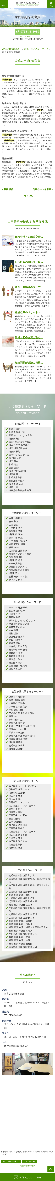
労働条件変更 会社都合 (20, 554)
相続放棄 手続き (17, 481)
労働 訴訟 (13, 524)
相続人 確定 (14, 429)
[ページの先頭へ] (50, 1169)
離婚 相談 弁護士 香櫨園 (20, 943)
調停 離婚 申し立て (18, 666)
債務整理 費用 (16, 848)
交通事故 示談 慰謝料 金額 (22, 736)
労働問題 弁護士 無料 (19, 550)
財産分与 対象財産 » (43, 189)
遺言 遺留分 (14, 468)
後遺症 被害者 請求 (18, 739)
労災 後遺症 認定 (17, 700)
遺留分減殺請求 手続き (20, 442)
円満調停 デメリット (19, 614)
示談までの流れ (16, 732)
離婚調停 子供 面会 (18, 649)
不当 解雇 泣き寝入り (19, 541)
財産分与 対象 (16, 659)
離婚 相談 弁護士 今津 (19, 940)
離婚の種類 (7, 158)
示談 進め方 (14, 716)
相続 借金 (13, 464)
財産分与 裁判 (16, 662)
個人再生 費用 (16, 796)
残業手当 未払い (17, 537)
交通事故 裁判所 (17, 723)
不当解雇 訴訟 (16, 563)
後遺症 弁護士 (16, 749)
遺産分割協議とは (17, 471)
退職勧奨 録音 (16, 560)
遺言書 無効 (14, 438)
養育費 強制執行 (17, 611)
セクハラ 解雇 (16, 580)
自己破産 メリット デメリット (23, 786)
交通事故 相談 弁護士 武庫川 (23, 914)
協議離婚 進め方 (17, 637)
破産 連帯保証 (16, 822)
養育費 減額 (14, 643)
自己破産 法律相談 (18, 825)
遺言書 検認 (14, 451)
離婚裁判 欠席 (16, 653)
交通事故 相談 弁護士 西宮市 (23, 934)
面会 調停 (13, 630)
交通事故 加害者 (17, 745)
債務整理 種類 (16, 812)
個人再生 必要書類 (18, 835)
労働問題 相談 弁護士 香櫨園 (23, 901)
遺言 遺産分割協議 (18, 448)
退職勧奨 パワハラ (18, 573)
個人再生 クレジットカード (22, 805)
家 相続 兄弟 (15, 458)
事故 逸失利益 (16, 719)
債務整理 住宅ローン (19, 789)
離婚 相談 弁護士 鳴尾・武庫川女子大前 (28, 927)
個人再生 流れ (16, 799)
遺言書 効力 (14, 474)
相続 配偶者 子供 (17, 432)
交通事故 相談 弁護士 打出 (22, 898)
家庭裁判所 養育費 (18, 646)
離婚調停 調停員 (17, 656)
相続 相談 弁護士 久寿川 (20, 930)
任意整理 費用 (16, 838)
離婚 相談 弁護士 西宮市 (20, 905)
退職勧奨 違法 (16, 534)
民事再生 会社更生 (18, 815)
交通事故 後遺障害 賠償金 (21, 713)
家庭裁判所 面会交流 (19, 624)
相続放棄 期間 (16, 477)
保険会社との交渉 (17, 729)
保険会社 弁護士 (17, 697)
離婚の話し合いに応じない (22, 620)
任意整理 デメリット (19, 802)
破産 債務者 (14, 818)
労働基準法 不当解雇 (19, 570)
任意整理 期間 (16, 844)
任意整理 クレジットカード (22, 831)
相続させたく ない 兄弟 (20, 435)
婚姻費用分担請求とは (13, 76)
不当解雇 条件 (16, 528)
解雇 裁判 (13, 521)
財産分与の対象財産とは (14, 103)
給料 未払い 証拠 (17, 544)
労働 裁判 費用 (16, 557)
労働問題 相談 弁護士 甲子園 (23, 892)
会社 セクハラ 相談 (18, 576)
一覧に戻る (27, 196)
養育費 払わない (17, 627)
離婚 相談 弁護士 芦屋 (19, 937)
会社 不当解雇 (16, 518)
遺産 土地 (13, 487)
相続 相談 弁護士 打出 (19, 895)
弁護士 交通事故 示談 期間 (22, 726)
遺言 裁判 (13, 461)
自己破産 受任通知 (18, 841)
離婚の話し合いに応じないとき (17, 131)
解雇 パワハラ (16, 547)
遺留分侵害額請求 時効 (20, 490)
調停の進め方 (15, 669)
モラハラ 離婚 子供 (18, 607)
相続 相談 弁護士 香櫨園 (20, 921)
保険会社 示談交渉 (18, 706)
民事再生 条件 (16, 809)
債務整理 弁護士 (17, 793)
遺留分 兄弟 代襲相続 (19, 445)
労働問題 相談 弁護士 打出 (22, 918)
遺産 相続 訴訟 (16, 484)
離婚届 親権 (14, 617)
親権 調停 (13, 633)
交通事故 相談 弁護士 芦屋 (22, 875)
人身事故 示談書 (17, 703)
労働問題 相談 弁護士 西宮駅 (23, 947)
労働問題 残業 (16, 531)
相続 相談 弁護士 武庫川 (20, 924)
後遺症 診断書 (16, 742)
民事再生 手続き (17, 828)
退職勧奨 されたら (18, 567)
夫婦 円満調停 (16, 640)
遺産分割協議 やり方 (19, 455)
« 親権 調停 (7, 189)
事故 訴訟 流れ (16, 710)
